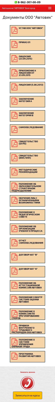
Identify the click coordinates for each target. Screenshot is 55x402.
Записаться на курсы (27, 395)
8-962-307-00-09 (29, 2)
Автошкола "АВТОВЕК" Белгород (18, 8)
